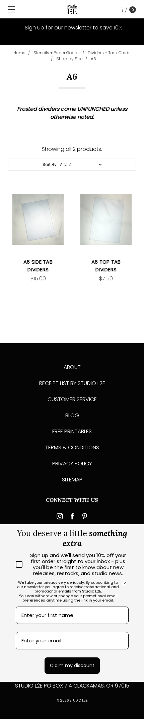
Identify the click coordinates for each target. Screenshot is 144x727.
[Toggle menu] (9, 9)
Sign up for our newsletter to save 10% (73, 27)
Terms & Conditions (72, 447)
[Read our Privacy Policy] (125, 583)
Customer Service (72, 399)
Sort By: (50, 164)
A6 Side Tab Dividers (38, 265)
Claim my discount (72, 665)
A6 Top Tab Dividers (106, 265)
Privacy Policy (72, 463)
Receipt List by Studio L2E (72, 383)
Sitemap (72, 479)
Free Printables (72, 431)
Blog (72, 415)
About (72, 367)
